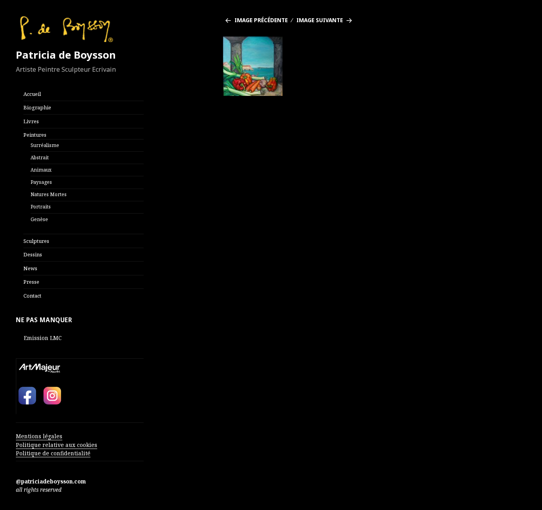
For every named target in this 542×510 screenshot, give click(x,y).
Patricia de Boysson (66, 55)
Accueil (32, 93)
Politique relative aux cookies (56, 445)
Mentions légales (39, 436)
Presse (31, 281)
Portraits (41, 206)
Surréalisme (45, 145)
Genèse (39, 219)
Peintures (34, 134)
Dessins (32, 254)
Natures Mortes (49, 194)
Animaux (41, 169)
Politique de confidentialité (53, 453)
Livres (31, 121)
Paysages (41, 182)
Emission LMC (43, 338)
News (30, 268)
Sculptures (36, 240)
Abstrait (40, 157)
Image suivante (319, 20)
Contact (32, 295)
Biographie (37, 107)
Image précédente (261, 20)
